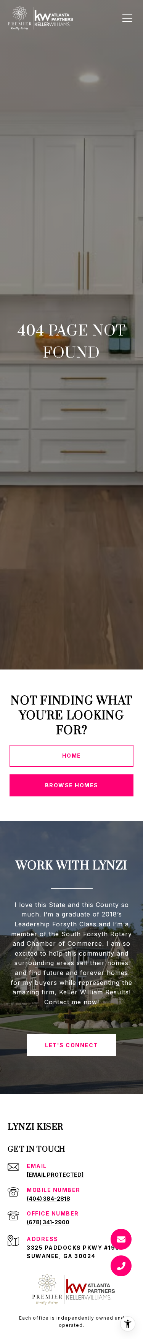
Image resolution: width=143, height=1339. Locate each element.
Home (71, 755)
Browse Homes (71, 785)
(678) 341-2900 (48, 1222)
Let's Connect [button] (71, 1045)
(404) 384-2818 (48, 1198)
